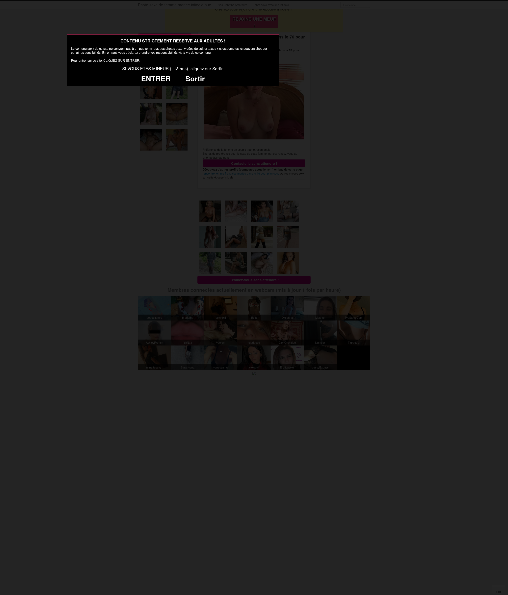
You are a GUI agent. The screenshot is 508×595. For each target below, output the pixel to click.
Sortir (195, 78)
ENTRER (155, 78)
